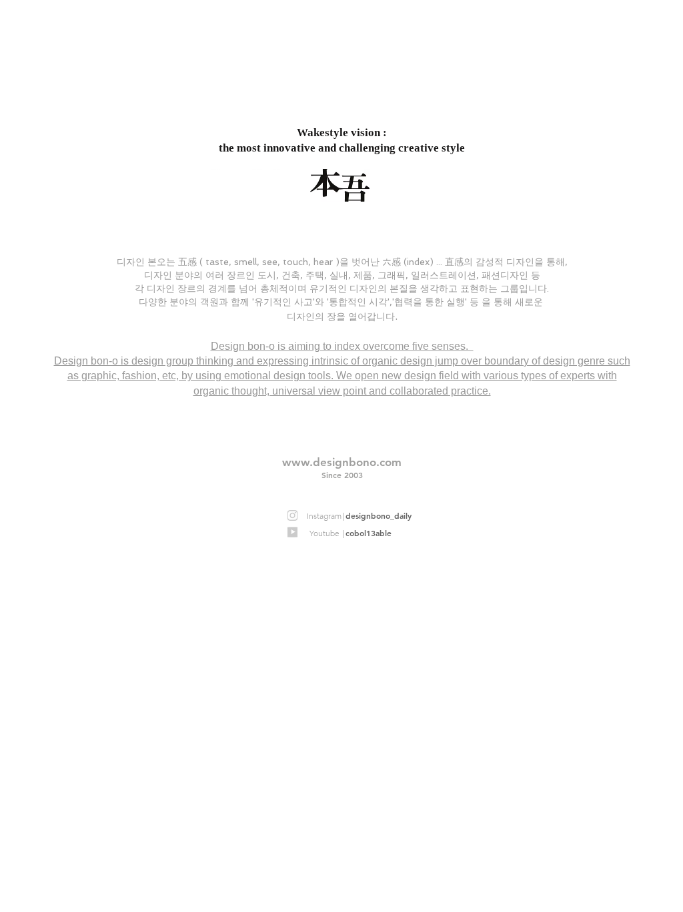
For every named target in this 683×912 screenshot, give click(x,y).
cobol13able (369, 532)
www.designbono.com (342, 462)
